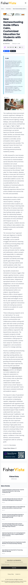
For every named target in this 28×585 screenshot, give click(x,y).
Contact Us (17, 574)
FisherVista (8, 8)
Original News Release (9, 448)
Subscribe (14, 567)
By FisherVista (6, 43)
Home (2, 8)
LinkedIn (7, 51)
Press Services (12, 445)
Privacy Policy (11, 574)
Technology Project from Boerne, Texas (15, 582)
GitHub (13, 51)
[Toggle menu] (25, 3)
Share (7, 97)
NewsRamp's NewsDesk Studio (20, 581)
